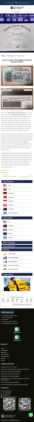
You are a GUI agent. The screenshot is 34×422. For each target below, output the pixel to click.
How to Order (12, 253)
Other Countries (12, 213)
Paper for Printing (13, 265)
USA (9, 185)
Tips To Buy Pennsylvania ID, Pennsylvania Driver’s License (15, 369)
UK (9, 189)
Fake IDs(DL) (10, 55)
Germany (11, 193)
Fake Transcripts (9, 242)
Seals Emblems (12, 261)
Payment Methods (13, 257)
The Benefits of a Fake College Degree (10, 376)
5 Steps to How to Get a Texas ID (9, 367)
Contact (3, 360)
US (15, 55)
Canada (10, 205)
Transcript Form (17, 340)
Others (10, 237)
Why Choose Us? (13, 269)
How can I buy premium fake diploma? (10, 382)
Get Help (3, 358)
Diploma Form (17, 332)
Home (4, 55)
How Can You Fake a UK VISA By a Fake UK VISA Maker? (14, 384)
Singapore (11, 201)
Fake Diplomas (8, 181)
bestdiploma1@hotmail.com (23, 2)
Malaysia (11, 197)
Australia (11, 209)
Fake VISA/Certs (9, 246)
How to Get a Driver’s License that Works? (11, 371)
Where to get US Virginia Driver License (10, 373)
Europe (10, 233)
